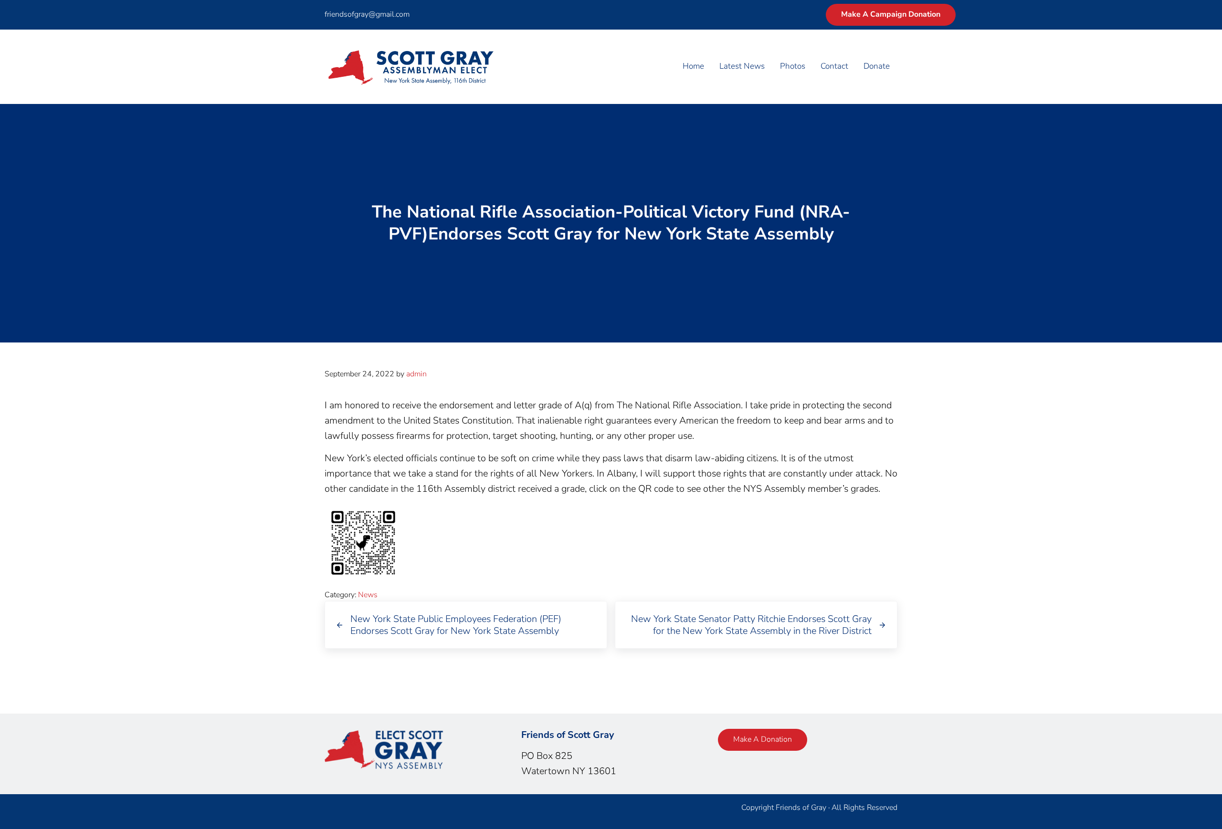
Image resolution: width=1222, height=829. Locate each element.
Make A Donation (762, 739)
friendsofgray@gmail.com (367, 14)
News (368, 595)
